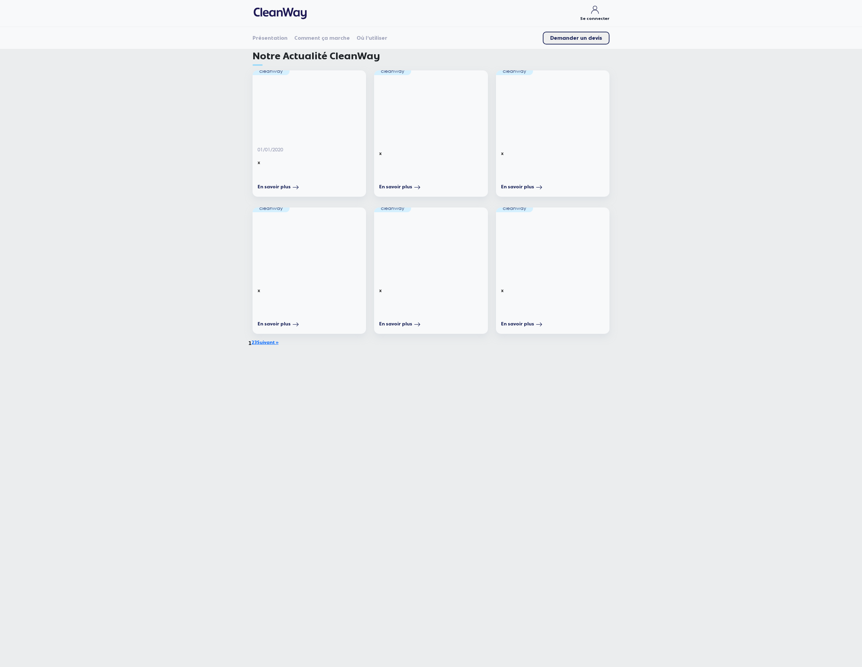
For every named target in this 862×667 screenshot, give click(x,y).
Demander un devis (576, 38)
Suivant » (267, 342)
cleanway (271, 71)
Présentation (270, 38)
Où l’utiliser (372, 38)
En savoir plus (274, 187)
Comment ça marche (322, 38)
